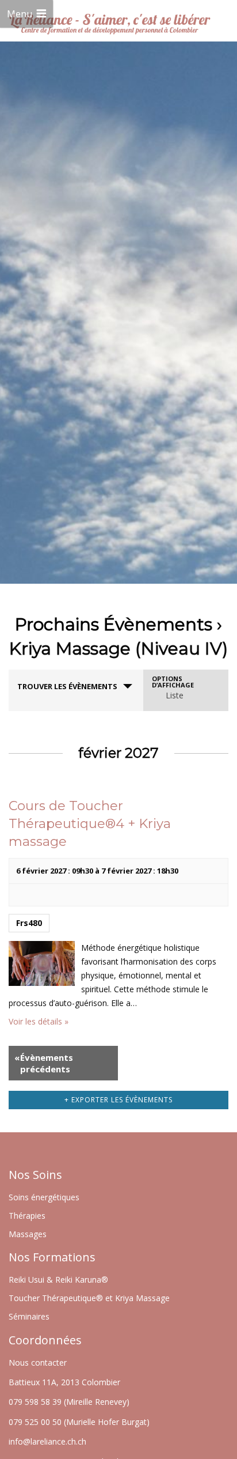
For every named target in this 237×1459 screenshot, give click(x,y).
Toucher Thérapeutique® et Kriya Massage (89, 1297)
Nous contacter (38, 1362)
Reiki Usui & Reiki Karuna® (58, 1279)
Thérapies (27, 1215)
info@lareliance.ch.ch (47, 1441)
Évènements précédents (43, 1063)
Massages (28, 1234)
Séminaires (29, 1316)
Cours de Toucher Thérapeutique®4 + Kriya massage (90, 823)
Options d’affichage (173, 681)
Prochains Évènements (113, 624)
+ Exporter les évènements (118, 1100)
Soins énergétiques (44, 1197)
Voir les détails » (38, 1021)
